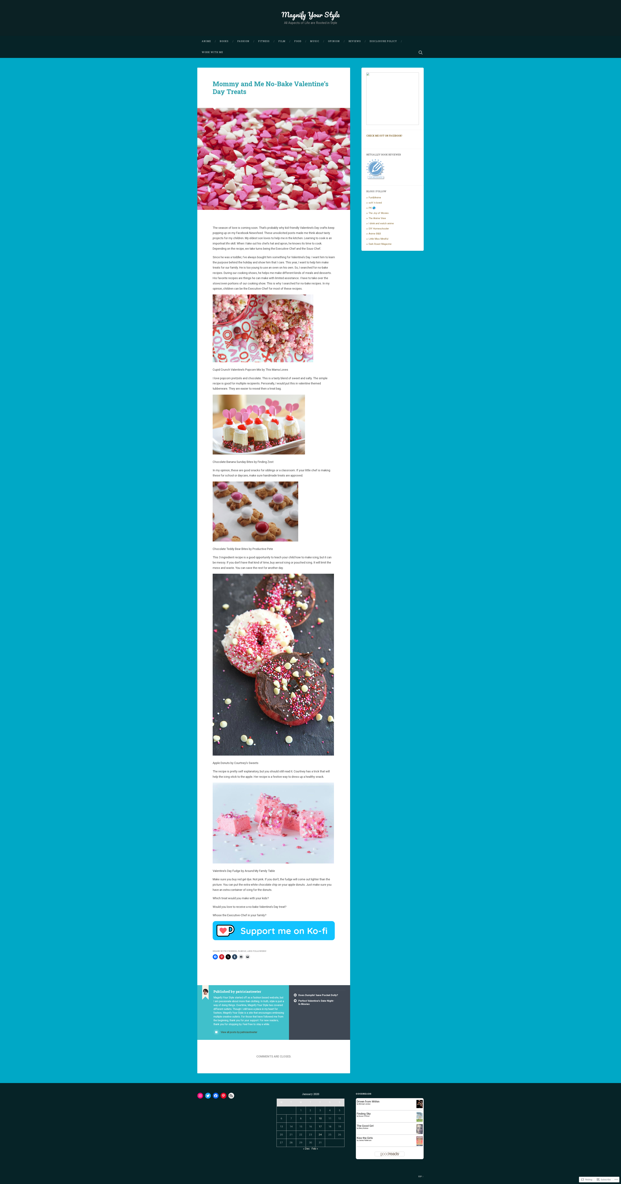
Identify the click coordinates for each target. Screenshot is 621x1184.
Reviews (355, 41)
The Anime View (377, 218)
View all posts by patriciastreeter (238, 1032)
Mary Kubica (363, 1128)
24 (320, 1134)
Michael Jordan (364, 1104)
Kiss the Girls (365, 1138)
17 (320, 1126)
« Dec (306, 1148)
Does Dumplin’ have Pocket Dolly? (318, 995)
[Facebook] (216, 1096)
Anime (206, 41)
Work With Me (212, 52)
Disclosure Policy (383, 41)
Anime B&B (375, 233)
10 (320, 1118)
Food (297, 41)
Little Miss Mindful (378, 238)
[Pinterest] (223, 1096)
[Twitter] (208, 1096)
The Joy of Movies (379, 213)
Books (224, 41)
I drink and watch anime (381, 223)
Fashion (243, 41)
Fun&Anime (375, 197)
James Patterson (365, 1140)
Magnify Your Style (310, 14)
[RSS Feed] (231, 1096)
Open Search (420, 52)
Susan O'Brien (364, 1116)
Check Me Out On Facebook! (384, 135)
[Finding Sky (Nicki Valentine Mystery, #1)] (419, 1121)
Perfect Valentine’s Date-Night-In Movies (316, 1002)
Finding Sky (364, 1113)
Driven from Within (368, 1101)
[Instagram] (200, 1096)
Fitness (264, 41)
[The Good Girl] (419, 1132)
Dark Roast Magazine (380, 244)
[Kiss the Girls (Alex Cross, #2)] (419, 1145)
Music (314, 41)
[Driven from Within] (419, 1107)
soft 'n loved (375, 202)
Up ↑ (421, 1176)
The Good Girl (365, 1125)
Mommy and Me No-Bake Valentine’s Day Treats (270, 87)
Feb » (315, 1148)
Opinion (334, 41)
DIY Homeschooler (379, 228)
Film (281, 41)
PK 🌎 (372, 207)
